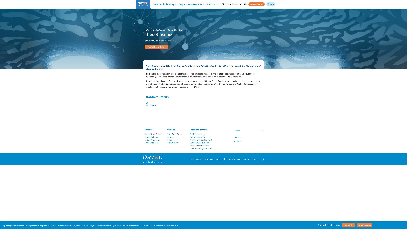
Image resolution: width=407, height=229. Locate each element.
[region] (203, 225)
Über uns (211, 4)
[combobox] (246, 130)
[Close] (403, 225)
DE (271, 4)
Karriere (235, 4)
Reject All (348, 225)
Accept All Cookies (364, 225)
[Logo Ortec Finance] (152, 159)
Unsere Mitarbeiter (175, 30)
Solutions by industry (163, 4)
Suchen (261, 131)
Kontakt (243, 4)
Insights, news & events (190, 4)
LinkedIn (153, 105)
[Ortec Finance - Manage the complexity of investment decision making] (146, 30)
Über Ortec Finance (157, 30)
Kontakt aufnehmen (156, 47)
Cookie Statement (172, 226)
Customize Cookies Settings (330, 225)
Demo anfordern (256, 4)
